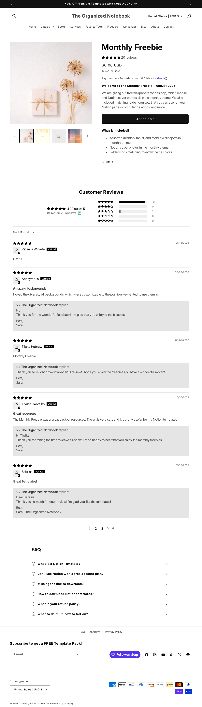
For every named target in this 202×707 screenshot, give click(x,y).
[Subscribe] (76, 654)
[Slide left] (14, 136)
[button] (14, 16)
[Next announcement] (190, 3)
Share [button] (109, 161)
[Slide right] (87, 136)
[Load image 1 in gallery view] (27, 136)
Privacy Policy (113, 631)
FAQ (82, 631)
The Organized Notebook (34, 703)
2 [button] (96, 528)
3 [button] (102, 528)
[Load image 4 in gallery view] (75, 136)
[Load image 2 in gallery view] (43, 136)
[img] (22, 243)
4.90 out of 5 (76, 209)
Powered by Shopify (62, 703)
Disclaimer (95, 631)
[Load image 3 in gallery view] (59, 136)
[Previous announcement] (11, 3)
